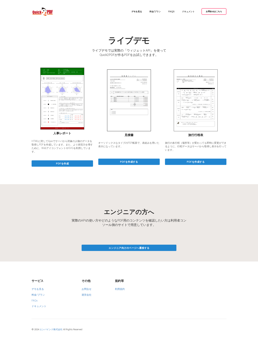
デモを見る (136, 11)
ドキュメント (188, 11)
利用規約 (120, 289)
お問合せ (86, 289)
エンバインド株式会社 (51, 329)
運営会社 (86, 294)
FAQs (171, 11)
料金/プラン (155, 11)
